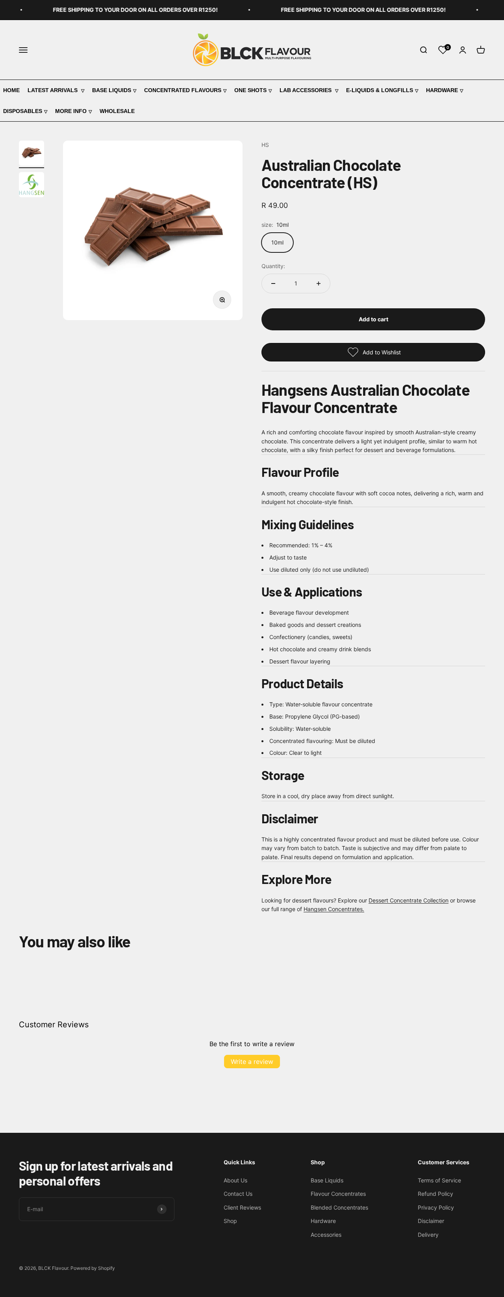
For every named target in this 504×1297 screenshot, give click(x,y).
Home (11, 90)
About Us (235, 1180)
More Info (71, 111)
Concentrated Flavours (182, 90)
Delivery (428, 1234)
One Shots (250, 90)
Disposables (22, 111)
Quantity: (273, 266)
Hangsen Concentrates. (334, 909)
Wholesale (117, 111)
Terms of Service (439, 1180)
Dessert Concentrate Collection (408, 900)
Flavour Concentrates (338, 1193)
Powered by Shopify (92, 1268)
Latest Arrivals (53, 90)
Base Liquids (111, 90)
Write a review (252, 1061)
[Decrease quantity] (273, 283)
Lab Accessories (306, 90)
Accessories (326, 1234)
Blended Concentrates (339, 1207)
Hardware (442, 90)
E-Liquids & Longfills (379, 90)
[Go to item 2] (31, 186)
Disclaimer (431, 1220)
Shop (230, 1220)
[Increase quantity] (318, 283)
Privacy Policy (436, 1207)
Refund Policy (435, 1193)
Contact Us (238, 1193)
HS (265, 144)
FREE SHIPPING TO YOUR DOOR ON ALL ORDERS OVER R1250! (126, 9)
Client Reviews (242, 1207)
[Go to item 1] (31, 154)
